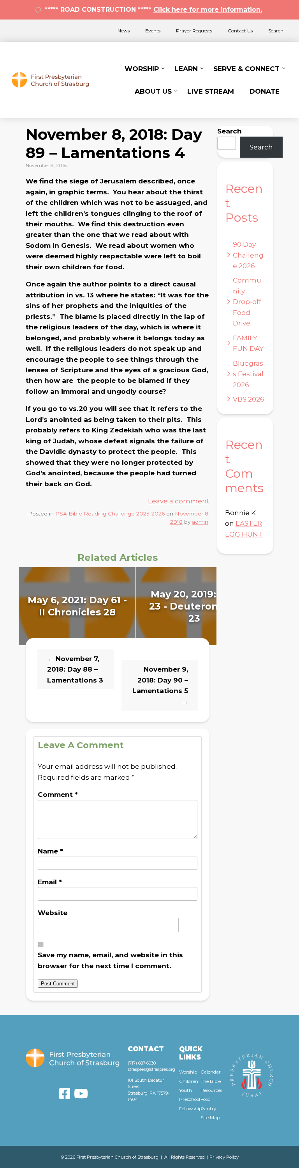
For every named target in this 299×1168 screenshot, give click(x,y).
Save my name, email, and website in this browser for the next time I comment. (110, 960)
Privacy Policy (224, 1157)
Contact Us (240, 31)
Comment (58, 794)
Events (152, 31)
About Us (153, 91)
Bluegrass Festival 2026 (248, 374)
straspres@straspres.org (151, 1069)
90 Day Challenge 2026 (248, 255)
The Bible (211, 1081)
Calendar (211, 1072)
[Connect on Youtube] (81, 1093)
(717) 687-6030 (142, 1063)
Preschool (189, 1099)
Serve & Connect (246, 68)
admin (200, 522)
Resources (211, 1090)
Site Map (210, 1117)
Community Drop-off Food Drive (247, 301)
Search (275, 31)
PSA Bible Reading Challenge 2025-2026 (110, 513)
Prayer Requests (194, 31)
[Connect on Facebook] (64, 1093)
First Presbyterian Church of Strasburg (50, 80)
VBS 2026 (248, 399)
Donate (265, 91)
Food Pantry (208, 1104)
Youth (185, 1090)
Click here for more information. (207, 9)
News (124, 31)
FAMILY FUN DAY (248, 343)
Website (52, 912)
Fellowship (190, 1108)
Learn (186, 68)
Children (188, 1081)
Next (224, 606)
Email (50, 882)
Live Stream (210, 91)
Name (50, 851)
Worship (142, 68)
